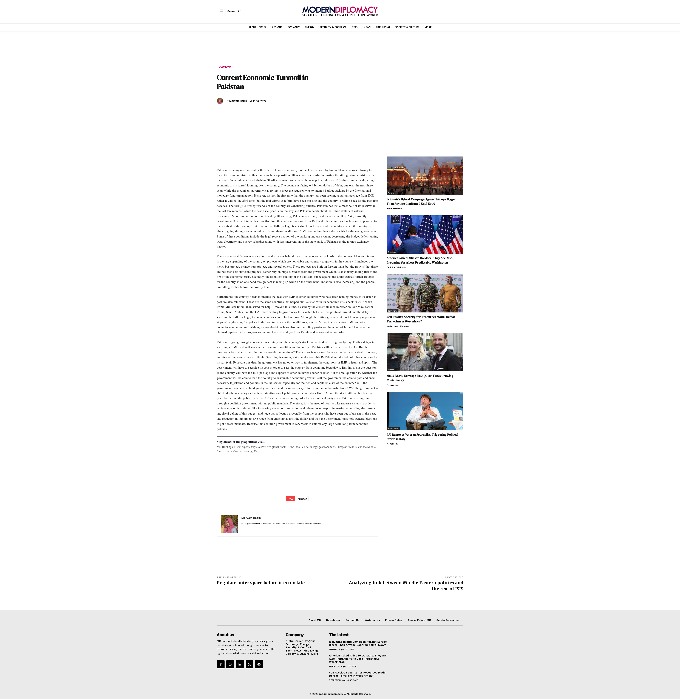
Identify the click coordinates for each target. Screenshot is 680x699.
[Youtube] (259, 664)
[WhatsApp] (236, 111)
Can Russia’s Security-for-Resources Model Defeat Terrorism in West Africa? (421, 319)
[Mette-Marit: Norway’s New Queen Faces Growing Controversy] (425, 352)
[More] (269, 111)
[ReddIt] (252, 111)
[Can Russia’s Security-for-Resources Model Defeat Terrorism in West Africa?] (425, 293)
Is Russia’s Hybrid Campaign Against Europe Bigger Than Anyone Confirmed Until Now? (421, 201)
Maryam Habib (238, 101)
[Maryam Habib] (220, 101)
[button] (234, 11)
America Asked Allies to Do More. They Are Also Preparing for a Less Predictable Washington (419, 260)
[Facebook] (220, 111)
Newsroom (392, 385)
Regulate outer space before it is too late (261, 583)
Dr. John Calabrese (396, 267)
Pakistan (302, 498)
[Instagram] (230, 664)
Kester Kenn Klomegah (398, 326)
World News (393, 428)
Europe (391, 193)
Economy (225, 66)
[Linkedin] (244, 111)
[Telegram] (261, 111)
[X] (228, 111)
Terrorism (392, 311)
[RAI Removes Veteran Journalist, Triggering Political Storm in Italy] (425, 411)
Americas (392, 252)
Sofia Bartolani (395, 208)
